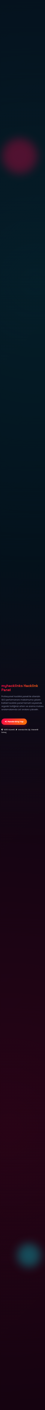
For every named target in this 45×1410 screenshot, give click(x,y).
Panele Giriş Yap (15, 721)
